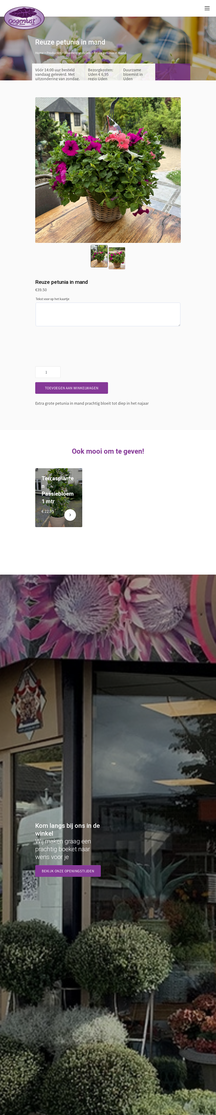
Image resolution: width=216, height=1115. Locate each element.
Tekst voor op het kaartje (52, 299)
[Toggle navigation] (207, 8)
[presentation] (44, 170)
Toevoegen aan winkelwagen (72, 388)
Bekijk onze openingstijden (68, 871)
